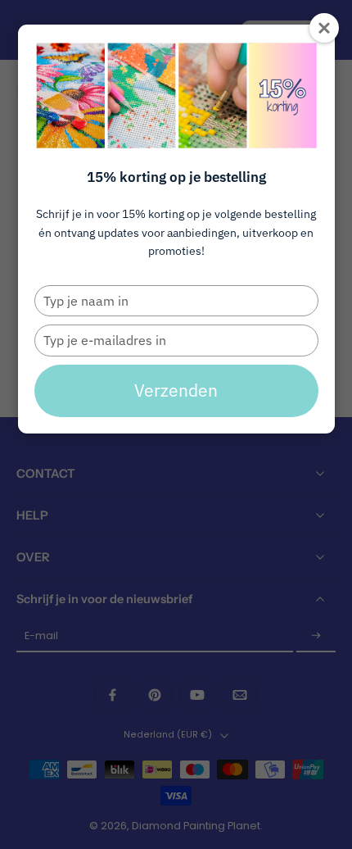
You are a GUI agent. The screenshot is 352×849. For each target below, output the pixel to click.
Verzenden (176, 390)
